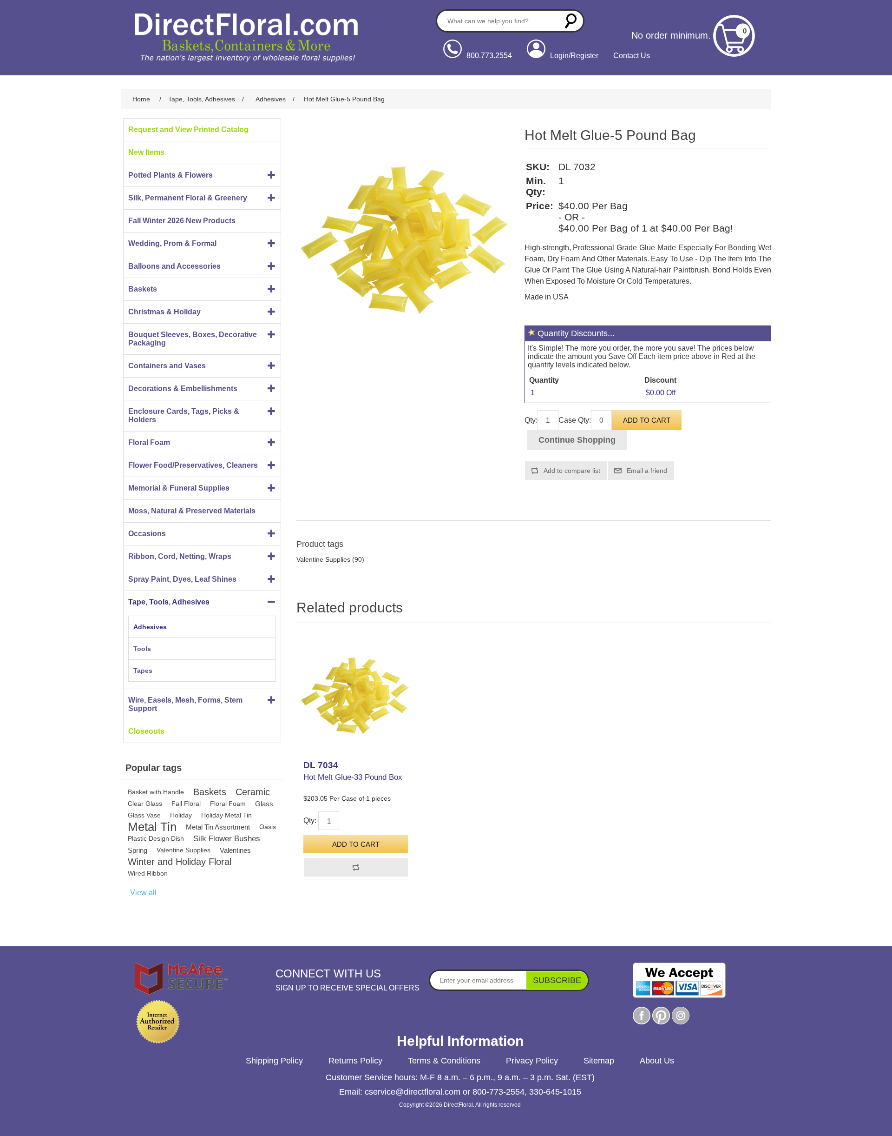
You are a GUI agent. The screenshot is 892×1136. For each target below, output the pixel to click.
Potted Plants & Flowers (170, 175)
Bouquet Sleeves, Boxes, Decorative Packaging (192, 339)
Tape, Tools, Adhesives (169, 602)
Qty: (531, 420)
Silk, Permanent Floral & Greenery (187, 198)
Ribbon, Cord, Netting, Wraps (179, 556)
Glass (264, 804)
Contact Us (631, 56)
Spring (137, 850)
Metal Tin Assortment (218, 827)
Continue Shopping (577, 440)
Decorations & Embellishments (182, 388)
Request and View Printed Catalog (188, 129)
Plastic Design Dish (156, 838)
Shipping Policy (274, 1060)
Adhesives (150, 627)
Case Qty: (574, 420)
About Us (657, 1060)
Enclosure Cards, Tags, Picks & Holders (183, 415)
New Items (146, 152)
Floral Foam (149, 442)
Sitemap (599, 1060)
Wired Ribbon (148, 873)
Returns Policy (355, 1060)
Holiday (181, 815)
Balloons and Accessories (174, 266)
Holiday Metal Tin (226, 815)
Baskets (142, 289)
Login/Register (574, 56)
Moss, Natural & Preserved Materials (192, 511)
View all (143, 893)
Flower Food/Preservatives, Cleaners (193, 465)
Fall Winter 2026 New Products (182, 221)
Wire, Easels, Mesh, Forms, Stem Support (185, 704)
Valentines (235, 850)
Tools (142, 648)
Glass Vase (144, 815)
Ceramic (253, 792)
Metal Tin (152, 827)
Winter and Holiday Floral (179, 862)
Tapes (142, 670)
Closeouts (146, 731)
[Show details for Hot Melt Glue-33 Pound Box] (356, 694)
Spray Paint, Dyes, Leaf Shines (182, 579)
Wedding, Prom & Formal (172, 243)
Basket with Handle (156, 792)
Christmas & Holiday (164, 312)
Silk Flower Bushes (226, 838)
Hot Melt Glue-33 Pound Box (352, 777)
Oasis (267, 826)
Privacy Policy (532, 1060)
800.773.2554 (489, 56)
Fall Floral (186, 803)
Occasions (147, 534)
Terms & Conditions (444, 1060)
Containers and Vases (167, 366)
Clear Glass (145, 803)
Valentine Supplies (183, 850)
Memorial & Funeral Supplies (179, 488)
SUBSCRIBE (557, 980)
